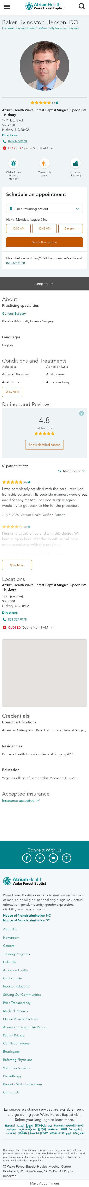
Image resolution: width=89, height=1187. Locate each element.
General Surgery (14, 313)
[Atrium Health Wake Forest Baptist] (44, 882)
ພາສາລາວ (53, 1129)
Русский (22, 1133)
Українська (57, 1133)
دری (50, 1125)
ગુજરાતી (70, 1125)
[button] (70, 228)
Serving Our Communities (22, 995)
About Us (10, 929)
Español (10, 1125)
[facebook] (26, 858)
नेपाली (64, 1129)
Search (80, 2)
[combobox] (44, 208)
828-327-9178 (17, 141)
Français (59, 1125)
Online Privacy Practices (20, 1019)
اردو (68, 1133)
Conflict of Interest (16, 1043)
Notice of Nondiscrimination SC (26, 920)
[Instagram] (66, 858)
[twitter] (40, 858)
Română (10, 1133)
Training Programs (16, 954)
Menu (7, 4)
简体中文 (40, 1125)
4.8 (53, 102)
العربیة (20, 1125)
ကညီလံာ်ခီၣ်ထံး (27, 1129)
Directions (10, 135)
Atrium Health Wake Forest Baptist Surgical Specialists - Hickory (44, 112)
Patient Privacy (13, 1035)
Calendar (9, 962)
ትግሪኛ (44, 1133)
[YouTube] (53, 858)
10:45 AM (44, 228)
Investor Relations (16, 986)
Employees (11, 1052)
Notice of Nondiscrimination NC (27, 915)
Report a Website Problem (22, 1084)
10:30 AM (18, 228)
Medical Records (15, 1011)
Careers (8, 946)
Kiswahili (34, 1133)
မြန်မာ (29, 1125)
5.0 (24, 482)
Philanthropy (12, 1076)
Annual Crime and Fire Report (25, 1027)
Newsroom (11, 938)
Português (75, 1129)
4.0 (24, 526)
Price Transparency (16, 1003)
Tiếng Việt (78, 1133)
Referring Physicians (17, 1060)
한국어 (42, 1129)
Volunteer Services (16, 1068)
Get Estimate (12, 978)
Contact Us (11, 1092)
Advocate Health (15, 970)
